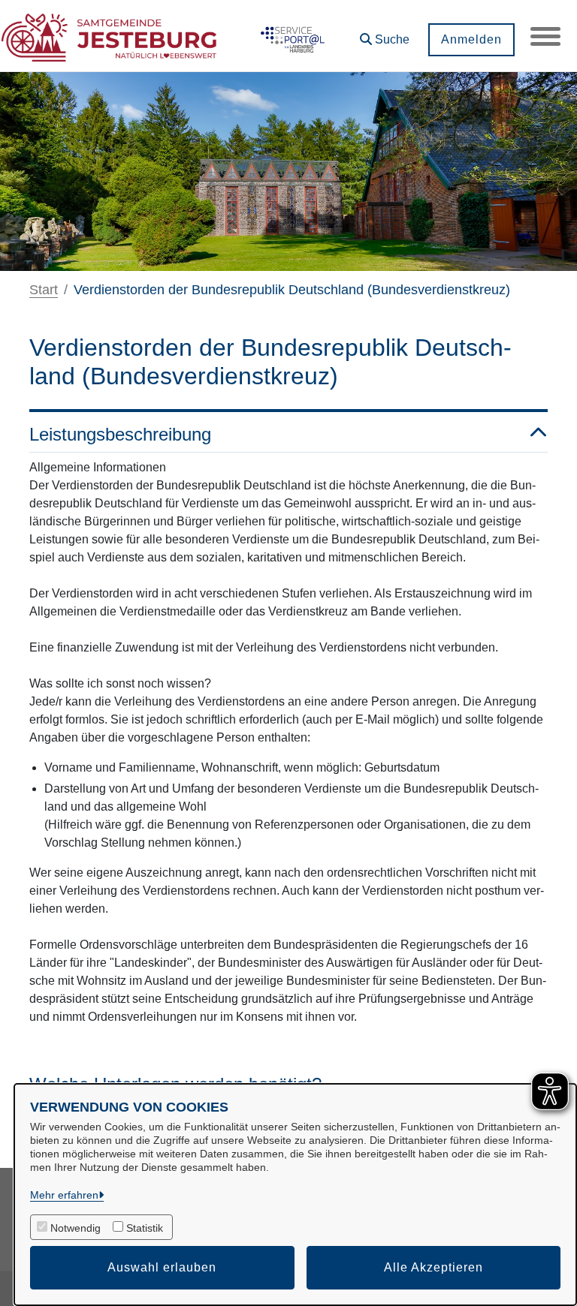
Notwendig (75, 1228)
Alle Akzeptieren (433, 1267)
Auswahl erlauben (161, 1267)
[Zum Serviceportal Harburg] (290, 36)
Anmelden (471, 39)
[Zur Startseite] (109, 36)
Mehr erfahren (64, 1195)
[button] (384, 34)
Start (43, 289)
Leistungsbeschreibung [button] (120, 434)
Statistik (144, 1228)
